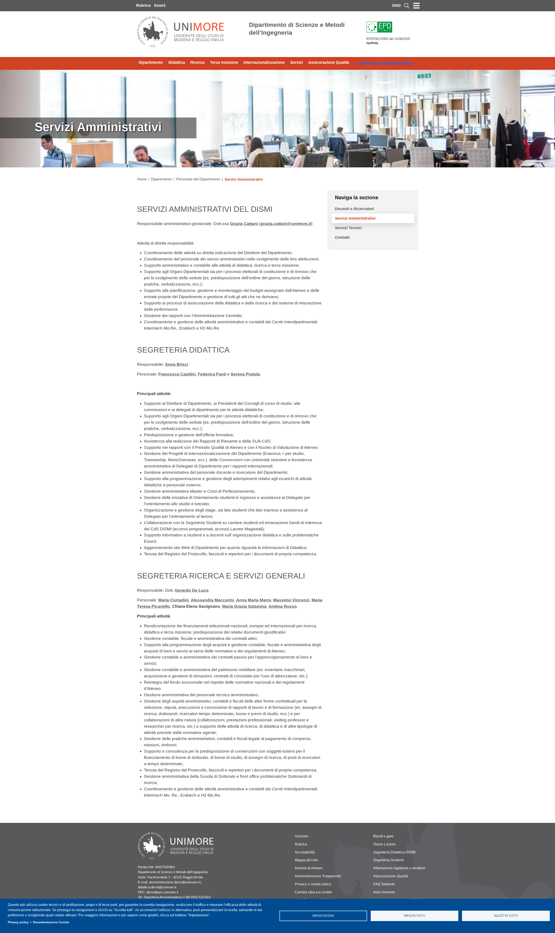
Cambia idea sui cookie (313, 892)
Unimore (301, 836)
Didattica (176, 62)
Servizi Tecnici (348, 228)
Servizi (296, 62)
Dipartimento (151, 62)
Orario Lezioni (384, 844)
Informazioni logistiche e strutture (399, 868)
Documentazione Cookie (51, 922)
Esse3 (159, 5)
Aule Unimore (384, 892)
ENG (396, 5)
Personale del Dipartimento (198, 179)
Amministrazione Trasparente (318, 876)
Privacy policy (18, 922)
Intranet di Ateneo (309, 868)
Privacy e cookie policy (313, 884)
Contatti (342, 237)
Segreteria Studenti (388, 860)
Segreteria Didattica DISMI (394, 852)
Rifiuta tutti (414, 915)
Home (142, 179)
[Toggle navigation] (416, 6)
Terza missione (224, 62)
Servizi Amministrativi (355, 218)
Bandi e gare (383, 836)
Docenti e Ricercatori (354, 209)
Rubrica (143, 5)
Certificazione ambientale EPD (384, 63)
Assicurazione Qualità (328, 62)
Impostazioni (323, 915)
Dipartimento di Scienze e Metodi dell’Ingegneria (297, 28)
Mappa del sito (306, 860)
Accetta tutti (505, 915)
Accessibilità (305, 852)
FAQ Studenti (383, 884)
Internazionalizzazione (264, 62)
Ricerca (197, 62)
